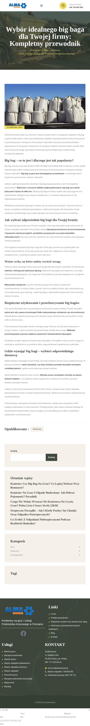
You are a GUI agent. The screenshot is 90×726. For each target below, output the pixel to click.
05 (49, 717)
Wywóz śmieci (10, 659)
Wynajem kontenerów (13, 655)
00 (46, 717)
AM (1, 717)
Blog (53, 633)
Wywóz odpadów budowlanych (17, 663)
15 (54, 717)
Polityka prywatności (59, 618)
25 (59, 717)
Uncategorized (16, 555)
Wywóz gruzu (9, 651)
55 (74, 717)
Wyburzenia (9, 683)
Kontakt (54, 637)
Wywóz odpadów (11, 671)
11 (17, 721)
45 (69, 717)
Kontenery (37, 429)
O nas (53, 614)
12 (20, 721)
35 (64, 717)
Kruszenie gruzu (11, 675)
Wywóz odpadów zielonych (15, 667)
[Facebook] (23, 633)
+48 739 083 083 (76, 7)
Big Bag (7, 686)
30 (61, 717)
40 (67, 717)
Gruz (12, 547)
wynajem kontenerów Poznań (38, 393)
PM (21, 717)
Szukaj (13, 451)
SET (2, 724)
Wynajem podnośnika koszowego (18, 679)
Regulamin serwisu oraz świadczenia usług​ (69, 622)
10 (15, 721)
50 (72, 717)
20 (56, 717)
